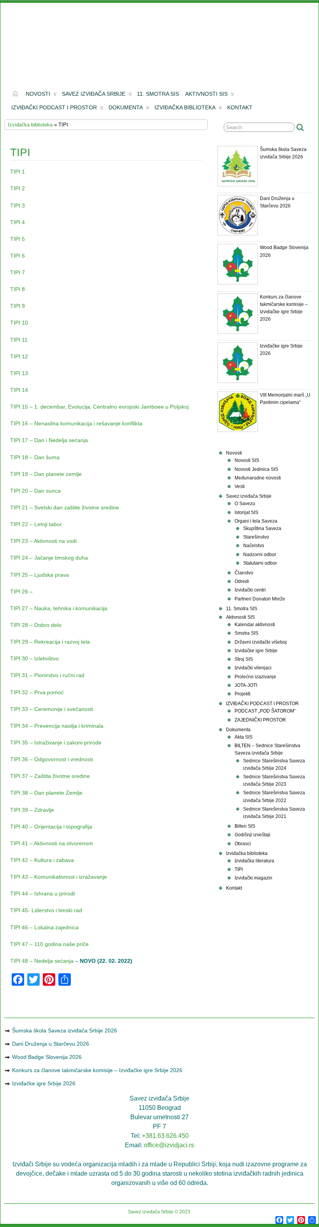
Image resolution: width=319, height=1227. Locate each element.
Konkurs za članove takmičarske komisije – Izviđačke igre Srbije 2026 (97, 1070)
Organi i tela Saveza (256, 521)
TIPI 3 (17, 205)
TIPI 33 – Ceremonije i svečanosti (51, 709)
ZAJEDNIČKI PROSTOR (260, 720)
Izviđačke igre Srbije (256, 650)
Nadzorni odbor (259, 554)
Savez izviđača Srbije (93, 94)
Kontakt (239, 107)
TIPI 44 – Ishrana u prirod (42, 893)
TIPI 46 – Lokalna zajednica (44, 927)
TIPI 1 (17, 172)
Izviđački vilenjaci (253, 668)
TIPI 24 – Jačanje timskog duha (49, 558)
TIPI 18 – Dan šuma (35, 457)
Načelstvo (253, 545)
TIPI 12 (19, 356)
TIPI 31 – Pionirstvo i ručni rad (47, 675)
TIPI (239, 869)
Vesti (240, 486)
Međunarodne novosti (258, 478)
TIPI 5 (17, 239)
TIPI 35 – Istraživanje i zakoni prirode (56, 742)
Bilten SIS (245, 826)
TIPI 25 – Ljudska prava (39, 575)
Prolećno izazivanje (255, 676)
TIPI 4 (17, 222)
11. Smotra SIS (158, 94)
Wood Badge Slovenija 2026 (47, 1057)
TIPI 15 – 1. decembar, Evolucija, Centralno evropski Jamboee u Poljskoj (99, 407)
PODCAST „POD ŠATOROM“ (265, 711)
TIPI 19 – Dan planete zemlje (46, 474)
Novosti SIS (247, 460)
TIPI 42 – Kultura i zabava (42, 860)
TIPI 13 (19, 373)
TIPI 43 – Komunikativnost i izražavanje (58, 877)
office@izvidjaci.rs (169, 1145)
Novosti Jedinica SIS (256, 469)
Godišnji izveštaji (252, 834)
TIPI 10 (19, 322)
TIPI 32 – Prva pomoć (37, 692)
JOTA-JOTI (246, 685)
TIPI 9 (17, 306)
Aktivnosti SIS (206, 94)
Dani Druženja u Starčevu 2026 (50, 1044)
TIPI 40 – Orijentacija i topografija (51, 826)
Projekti (243, 694)
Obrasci (243, 843)
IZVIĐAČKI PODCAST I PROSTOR (54, 107)
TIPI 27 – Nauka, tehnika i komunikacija (58, 608)
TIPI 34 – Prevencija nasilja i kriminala (56, 726)
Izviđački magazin (253, 878)
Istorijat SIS (246, 512)
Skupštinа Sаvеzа (262, 528)
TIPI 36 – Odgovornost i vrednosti (51, 759)
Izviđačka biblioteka (185, 107)
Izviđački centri (250, 590)
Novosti (38, 94)
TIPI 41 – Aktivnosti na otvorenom (51, 843)
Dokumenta (126, 107)
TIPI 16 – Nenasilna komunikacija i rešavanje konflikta (76, 423)
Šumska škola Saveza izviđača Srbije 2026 (64, 1030)
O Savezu (245, 503)
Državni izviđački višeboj (261, 642)
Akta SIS (243, 737)
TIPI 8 (17, 289)
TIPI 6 (17, 256)
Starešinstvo (256, 537)
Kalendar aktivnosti (255, 624)
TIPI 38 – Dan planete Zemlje (46, 793)
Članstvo (244, 573)
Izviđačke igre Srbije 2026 (43, 1083)
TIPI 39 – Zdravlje (32, 810)
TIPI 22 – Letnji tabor (36, 524)
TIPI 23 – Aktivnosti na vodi (43, 541)
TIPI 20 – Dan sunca (35, 491)
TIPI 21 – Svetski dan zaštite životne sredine (64, 507)
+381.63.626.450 (165, 1135)
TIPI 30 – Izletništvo (34, 658)
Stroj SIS (244, 659)
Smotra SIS (246, 633)
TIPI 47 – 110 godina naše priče (49, 944)
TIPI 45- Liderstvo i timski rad (46, 910)
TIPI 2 (17, 188)
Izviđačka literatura (254, 861)
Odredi (242, 581)
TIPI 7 (17, 272)
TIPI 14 (19, 390)
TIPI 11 (19, 340)
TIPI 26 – (22, 591)
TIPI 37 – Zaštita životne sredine (50, 776)
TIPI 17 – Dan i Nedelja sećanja (49, 440)
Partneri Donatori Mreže (260, 599)
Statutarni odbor (260, 563)
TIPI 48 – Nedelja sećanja (42, 961)
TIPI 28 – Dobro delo (35, 625)
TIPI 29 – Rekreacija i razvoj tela (50, 642)
